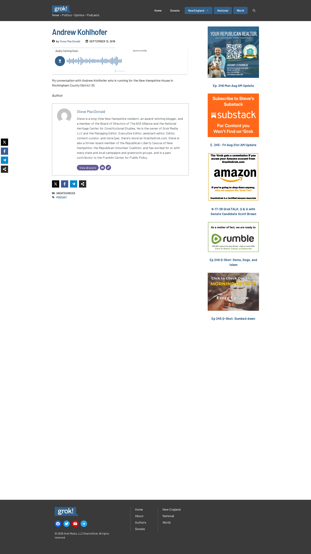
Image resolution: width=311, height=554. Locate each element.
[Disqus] (120, 345)
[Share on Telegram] (73, 184)
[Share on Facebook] (64, 184)
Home (158, 10)
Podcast (61, 197)
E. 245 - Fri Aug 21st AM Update (233, 145)
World (240, 10)
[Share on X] (55, 184)
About (139, 516)
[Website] (108, 167)
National (222, 10)
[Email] (102, 167)
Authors (140, 522)
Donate (175, 10)
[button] (254, 10)
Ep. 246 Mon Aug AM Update (233, 86)
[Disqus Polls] (120, 250)
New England (196, 10)
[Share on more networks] (82, 184)
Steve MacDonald (70, 41)
